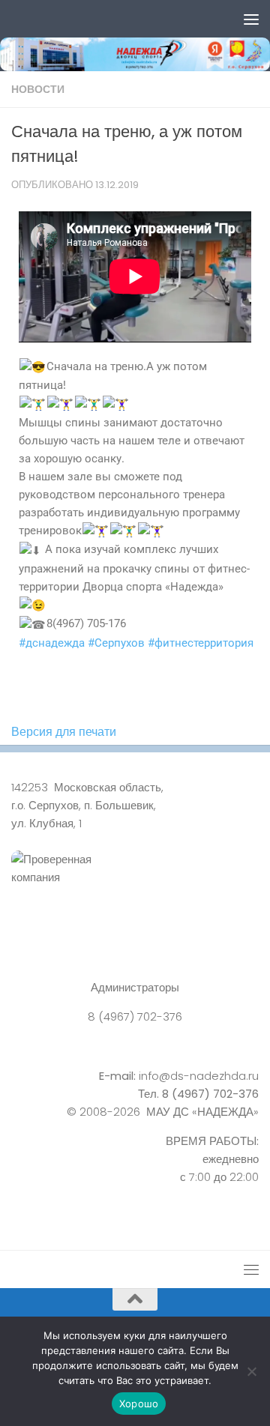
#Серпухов (116, 643)
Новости (37, 89)
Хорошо (139, 1404)
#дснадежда (52, 643)
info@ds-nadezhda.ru (199, 1076)
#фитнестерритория (201, 643)
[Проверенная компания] (135, 885)
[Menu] (251, 18)
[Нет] (251, 1371)
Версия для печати (63, 731)
